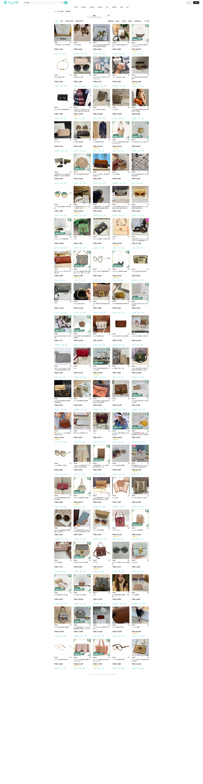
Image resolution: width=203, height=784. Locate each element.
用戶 (108, 15)
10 (113, 674)
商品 (94, 15)
